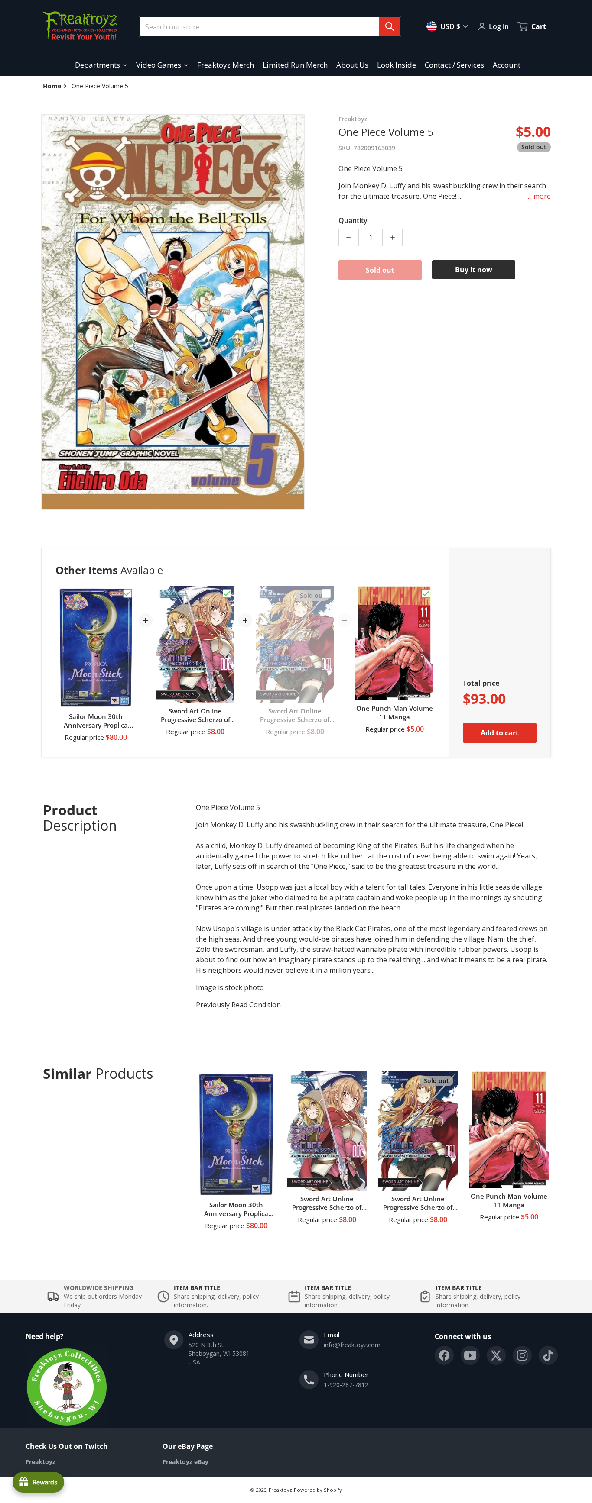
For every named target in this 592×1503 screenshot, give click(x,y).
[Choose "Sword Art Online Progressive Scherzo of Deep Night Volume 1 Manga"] (326, 593)
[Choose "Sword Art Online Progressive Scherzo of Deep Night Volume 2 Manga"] (227, 593)
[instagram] (522, 1355)
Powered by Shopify (318, 1490)
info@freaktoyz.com (352, 1345)
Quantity (353, 220)
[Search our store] (389, 26)
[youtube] (470, 1355)
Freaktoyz (280, 1490)
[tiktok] (548, 1355)
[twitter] (496, 1355)
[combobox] (266, 26)
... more (539, 196)
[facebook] (444, 1355)
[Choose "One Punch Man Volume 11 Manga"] (426, 593)
